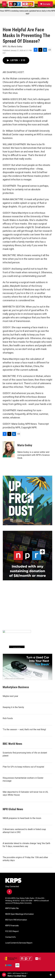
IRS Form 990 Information (16, 920)
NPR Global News (13, 809)
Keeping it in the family (13, 707)
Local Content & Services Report (18, 943)
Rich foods (8, 718)
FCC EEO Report (12, 931)
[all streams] (51, 974)
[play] (4, 974)
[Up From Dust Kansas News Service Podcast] (27, 500)
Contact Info (10, 937)
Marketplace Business (16, 687)
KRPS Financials (12, 926)
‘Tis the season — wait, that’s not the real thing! (24, 729)
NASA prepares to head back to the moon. (22, 818)
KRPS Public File (12, 908)
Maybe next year (10, 696)
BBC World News (12, 743)
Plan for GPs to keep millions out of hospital (23, 767)
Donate (46, 4)
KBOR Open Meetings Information (19, 914)
